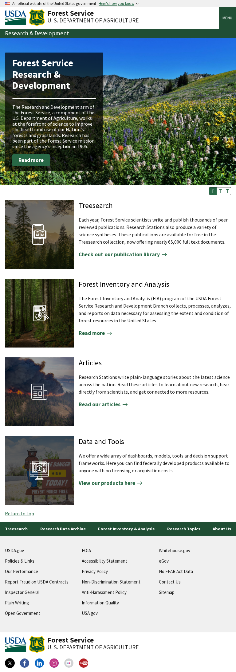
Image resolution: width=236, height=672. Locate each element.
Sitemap (167, 592)
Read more (31, 160)
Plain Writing (17, 603)
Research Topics (183, 529)
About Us (222, 529)
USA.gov (90, 613)
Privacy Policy (95, 571)
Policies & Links (19, 561)
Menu (227, 18)
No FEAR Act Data (176, 571)
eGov (164, 561)
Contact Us (170, 582)
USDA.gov (14, 550)
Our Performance (21, 571)
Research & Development (37, 33)
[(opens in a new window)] (10, 663)
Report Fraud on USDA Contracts (37, 582)
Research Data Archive (63, 529)
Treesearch (16, 529)
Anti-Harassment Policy (104, 592)
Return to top (19, 513)
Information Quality (100, 603)
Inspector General (22, 592)
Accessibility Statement (104, 561)
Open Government (22, 613)
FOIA (86, 550)
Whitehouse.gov (174, 550)
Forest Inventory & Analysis (126, 529)
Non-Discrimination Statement (111, 582)
